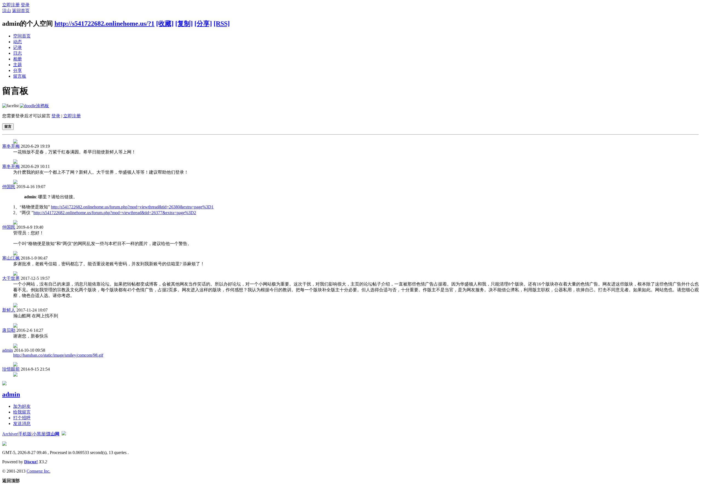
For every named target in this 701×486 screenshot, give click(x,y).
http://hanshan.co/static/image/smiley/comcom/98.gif (58, 355)
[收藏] (165, 23)
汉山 (6, 10)
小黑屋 (38, 434)
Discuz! (31, 461)
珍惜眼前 (11, 369)
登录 (25, 4)
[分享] (203, 23)
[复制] (184, 23)
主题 (17, 64)
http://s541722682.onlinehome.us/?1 (104, 23)
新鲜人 (8, 310)
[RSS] (222, 23)
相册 (17, 59)
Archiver (10, 434)
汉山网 (52, 434)
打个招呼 (22, 417)
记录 (17, 47)
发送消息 (22, 423)
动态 (17, 41)
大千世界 (11, 278)
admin (7, 350)
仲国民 (8, 186)
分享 (17, 70)
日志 (17, 53)
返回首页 (21, 10)
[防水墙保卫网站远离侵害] (64, 434)
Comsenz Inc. (38, 471)
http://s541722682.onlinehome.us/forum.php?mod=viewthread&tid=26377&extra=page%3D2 (114, 212)
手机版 (24, 434)
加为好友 (22, 406)
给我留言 (22, 412)
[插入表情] (10, 105)
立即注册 (11, 4)
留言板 (19, 76)
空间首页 (22, 36)
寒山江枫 (11, 258)
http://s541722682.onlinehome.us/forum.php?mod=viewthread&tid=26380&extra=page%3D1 (132, 207)
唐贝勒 (8, 330)
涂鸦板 (42, 105)
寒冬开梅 (11, 146)
